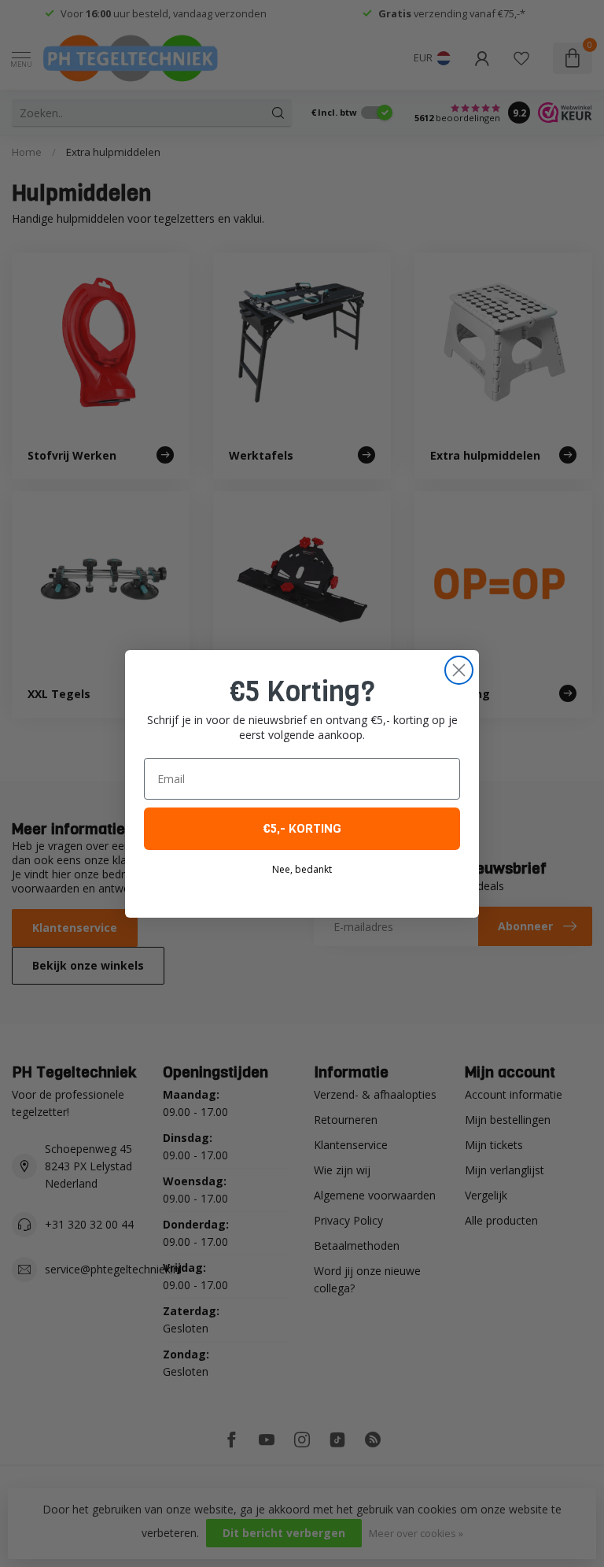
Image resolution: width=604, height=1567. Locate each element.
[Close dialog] (459, 670)
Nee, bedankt (302, 869)
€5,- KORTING (302, 828)
